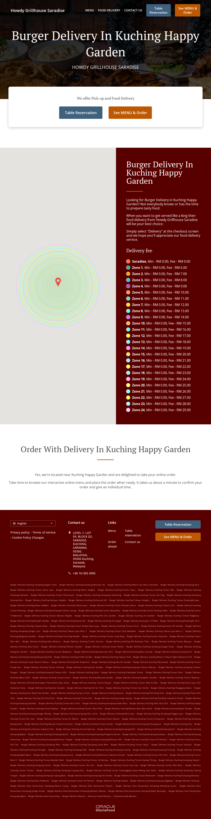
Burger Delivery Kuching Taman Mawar (100, 718)
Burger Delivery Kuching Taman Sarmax (83, 641)
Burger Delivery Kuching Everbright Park (179, 620)
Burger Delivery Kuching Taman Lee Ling (117, 765)
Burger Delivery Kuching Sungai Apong (113, 698)
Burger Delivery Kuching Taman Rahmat (75, 729)
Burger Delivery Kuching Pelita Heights (75, 589)
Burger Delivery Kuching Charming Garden (59, 636)
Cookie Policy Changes (28, 537)
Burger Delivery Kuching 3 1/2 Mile (141, 620)
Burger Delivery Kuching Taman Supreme (147, 636)
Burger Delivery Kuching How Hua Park (149, 703)
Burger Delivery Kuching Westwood (150, 662)
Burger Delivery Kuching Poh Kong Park (71, 662)
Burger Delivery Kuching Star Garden (46, 687)
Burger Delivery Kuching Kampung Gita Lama (75, 713)
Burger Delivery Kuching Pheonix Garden (61, 646)
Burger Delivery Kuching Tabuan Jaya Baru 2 (161, 631)
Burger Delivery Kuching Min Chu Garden (95, 615)
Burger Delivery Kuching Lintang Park (173, 651)
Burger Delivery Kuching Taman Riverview (135, 775)
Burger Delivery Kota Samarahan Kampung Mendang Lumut (146, 785)
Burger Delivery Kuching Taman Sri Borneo (87, 760)
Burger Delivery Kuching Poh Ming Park (145, 693)
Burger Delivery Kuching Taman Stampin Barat (113, 605)
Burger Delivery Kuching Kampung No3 (116, 729)
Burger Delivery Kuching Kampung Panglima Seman (95, 734)
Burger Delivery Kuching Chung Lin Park (70, 693)
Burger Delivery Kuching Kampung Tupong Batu (43, 775)
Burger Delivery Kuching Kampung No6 (67, 749)
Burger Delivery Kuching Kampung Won (40, 744)
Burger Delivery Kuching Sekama (108, 693)
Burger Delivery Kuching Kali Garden (85, 667)
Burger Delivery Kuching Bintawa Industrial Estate (100, 754)
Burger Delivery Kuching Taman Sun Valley (127, 687)
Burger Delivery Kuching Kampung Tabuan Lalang (52, 610)
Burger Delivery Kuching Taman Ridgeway (178, 615)
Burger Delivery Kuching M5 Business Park (127, 641)
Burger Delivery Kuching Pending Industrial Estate (158, 698)
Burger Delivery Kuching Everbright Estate (122, 672)
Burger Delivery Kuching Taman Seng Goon (99, 610)
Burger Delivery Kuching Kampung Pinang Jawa (138, 723)
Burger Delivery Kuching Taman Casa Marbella (113, 631)
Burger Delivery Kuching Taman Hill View (147, 754)
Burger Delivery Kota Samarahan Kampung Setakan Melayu (76, 790)
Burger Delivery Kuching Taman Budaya (39, 708)
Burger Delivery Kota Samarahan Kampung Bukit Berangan (137, 790)
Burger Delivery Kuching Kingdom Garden (136, 677)
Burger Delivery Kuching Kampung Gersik (48, 734)
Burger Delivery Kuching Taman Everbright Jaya (175, 600)
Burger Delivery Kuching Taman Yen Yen (74, 765)
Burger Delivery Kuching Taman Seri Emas (59, 703)
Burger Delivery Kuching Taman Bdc (156, 589)
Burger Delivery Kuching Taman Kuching (44, 667)
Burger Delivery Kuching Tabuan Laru (156, 605)
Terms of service (44, 532)
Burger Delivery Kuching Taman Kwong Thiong (133, 760)
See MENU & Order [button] (187, 10)
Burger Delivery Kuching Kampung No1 (156, 729)
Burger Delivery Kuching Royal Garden (173, 708)
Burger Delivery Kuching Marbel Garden (29, 620)
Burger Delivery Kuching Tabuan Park (113, 656)
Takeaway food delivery (124, 796)
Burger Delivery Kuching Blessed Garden (93, 677)
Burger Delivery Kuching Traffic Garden (73, 656)
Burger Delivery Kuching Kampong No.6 (180, 584)
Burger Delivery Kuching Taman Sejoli (130, 744)
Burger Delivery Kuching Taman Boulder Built (41, 760)
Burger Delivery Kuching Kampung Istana (54, 754)
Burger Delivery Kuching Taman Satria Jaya (32, 589)
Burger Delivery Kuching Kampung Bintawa (178, 775)
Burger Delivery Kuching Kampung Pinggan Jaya (160, 713)
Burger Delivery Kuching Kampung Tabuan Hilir (43, 672)
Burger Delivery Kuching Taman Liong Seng (103, 636)
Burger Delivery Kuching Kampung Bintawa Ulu (82, 584)
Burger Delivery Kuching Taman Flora (164, 672)
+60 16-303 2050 (84, 573)
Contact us (133, 10)
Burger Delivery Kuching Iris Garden (137, 615)
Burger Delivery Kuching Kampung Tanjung (154, 749)
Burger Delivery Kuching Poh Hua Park (36, 698)
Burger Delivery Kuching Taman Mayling (179, 677)
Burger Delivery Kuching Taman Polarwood (52, 595)
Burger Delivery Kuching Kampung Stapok (179, 760)
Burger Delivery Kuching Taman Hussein (171, 744)
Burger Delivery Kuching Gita (178, 723)
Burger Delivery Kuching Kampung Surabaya (144, 734)
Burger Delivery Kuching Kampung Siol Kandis (90, 775)
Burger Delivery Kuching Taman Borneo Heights (48, 615)
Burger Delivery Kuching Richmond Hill (88, 600)
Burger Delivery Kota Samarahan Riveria (92, 785)
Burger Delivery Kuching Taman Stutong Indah (145, 610)
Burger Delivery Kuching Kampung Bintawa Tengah (47, 739)
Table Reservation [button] (159, 10)
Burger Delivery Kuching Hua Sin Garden (111, 662)
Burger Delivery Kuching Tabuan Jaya (69, 605)
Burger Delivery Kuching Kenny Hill (69, 620)
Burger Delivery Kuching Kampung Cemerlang (98, 595)
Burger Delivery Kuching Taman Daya (116, 589)
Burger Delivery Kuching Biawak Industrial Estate (49, 723)
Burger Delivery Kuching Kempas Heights (46, 600)
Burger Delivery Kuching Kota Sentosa (41, 641)
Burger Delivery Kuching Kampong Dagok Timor (33, 584)
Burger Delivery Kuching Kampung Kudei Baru (105, 703)
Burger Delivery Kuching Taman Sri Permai (73, 780)
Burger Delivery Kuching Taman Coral (120, 625)
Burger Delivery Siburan (74, 796)
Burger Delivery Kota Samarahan (44, 796)
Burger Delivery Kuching (187, 780)
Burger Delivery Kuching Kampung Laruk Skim (85, 744)
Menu (89, 10)
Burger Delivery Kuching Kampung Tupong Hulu (60, 770)
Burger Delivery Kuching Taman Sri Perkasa (145, 739)
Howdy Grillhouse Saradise (38, 10)
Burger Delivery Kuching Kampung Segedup (151, 780)
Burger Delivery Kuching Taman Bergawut (51, 651)
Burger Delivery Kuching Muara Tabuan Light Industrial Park (162, 656)
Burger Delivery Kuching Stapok (112, 780)
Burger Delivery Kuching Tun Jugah (105, 620)
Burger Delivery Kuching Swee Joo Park (93, 651)
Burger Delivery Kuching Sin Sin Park (85, 687)
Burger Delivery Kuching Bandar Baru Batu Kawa (128, 708)
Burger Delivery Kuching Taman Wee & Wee (136, 682)
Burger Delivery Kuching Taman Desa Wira (82, 708)
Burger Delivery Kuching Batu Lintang (133, 651)
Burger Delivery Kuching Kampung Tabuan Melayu (131, 667)
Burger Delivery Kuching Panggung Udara (171, 687)
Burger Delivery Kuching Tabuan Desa (29, 625)
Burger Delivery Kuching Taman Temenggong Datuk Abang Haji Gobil (121, 770)
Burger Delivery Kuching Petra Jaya (117, 713)
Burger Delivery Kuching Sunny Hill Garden (162, 625)
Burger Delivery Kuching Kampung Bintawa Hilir (98, 739)
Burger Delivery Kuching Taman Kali (74, 698)
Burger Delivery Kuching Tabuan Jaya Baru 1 (65, 631)
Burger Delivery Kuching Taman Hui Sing (144, 595)
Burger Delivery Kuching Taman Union (51, 677)
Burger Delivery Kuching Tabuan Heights (129, 600)
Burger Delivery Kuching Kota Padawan (29, 780)
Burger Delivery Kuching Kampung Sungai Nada (150, 646)
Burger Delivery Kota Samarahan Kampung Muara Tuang (39, 785)
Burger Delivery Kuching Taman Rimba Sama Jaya (74, 625)
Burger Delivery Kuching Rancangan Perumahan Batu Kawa (39, 682)
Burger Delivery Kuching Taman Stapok (91, 682)
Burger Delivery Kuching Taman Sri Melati (58, 718)
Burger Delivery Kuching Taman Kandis (94, 723)
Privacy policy (20, 532)
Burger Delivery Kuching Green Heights (29, 605)
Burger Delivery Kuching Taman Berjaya (172, 641)
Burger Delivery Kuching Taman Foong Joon (143, 718)
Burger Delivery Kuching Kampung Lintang (109, 749)
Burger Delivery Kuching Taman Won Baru (162, 765)
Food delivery (109, 10)
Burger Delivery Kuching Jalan (84, 672)
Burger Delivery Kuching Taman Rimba (104, 646)
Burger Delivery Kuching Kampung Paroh (30, 765)
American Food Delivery (100, 796)
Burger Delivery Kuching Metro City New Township (133, 584)
